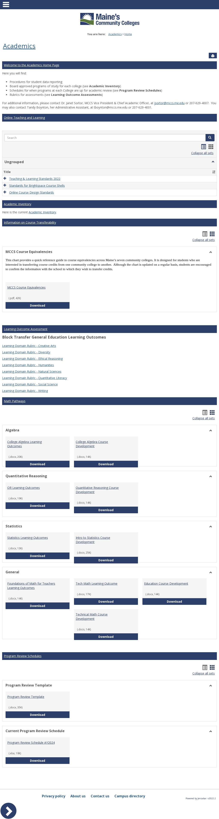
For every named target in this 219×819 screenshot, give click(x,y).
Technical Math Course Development (92, 616)
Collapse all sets (202, 153)
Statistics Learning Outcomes (27, 538)
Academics (115, 34)
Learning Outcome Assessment (25, 329)
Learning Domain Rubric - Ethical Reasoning (32, 359)
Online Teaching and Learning (24, 118)
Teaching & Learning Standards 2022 (34, 179)
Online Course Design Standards (31, 192)
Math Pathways (14, 401)
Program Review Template (25, 697)
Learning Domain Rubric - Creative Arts (29, 346)
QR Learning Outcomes (23, 488)
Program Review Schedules (22, 656)
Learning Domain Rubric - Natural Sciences (31, 371)
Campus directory (129, 796)
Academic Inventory (17, 204)
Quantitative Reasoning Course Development (97, 490)
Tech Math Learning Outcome (96, 583)
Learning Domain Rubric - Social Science (30, 384)
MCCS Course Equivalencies (26, 287)
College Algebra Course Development (92, 444)
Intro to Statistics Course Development (93, 540)
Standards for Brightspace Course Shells (37, 186)
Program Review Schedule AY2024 (31, 743)
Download (50, 305)
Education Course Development (166, 583)
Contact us (100, 796)
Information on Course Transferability (30, 222)
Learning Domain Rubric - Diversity (26, 352)
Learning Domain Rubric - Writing (25, 391)
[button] (210, 137)
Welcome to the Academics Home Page (31, 65)
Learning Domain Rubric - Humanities (28, 365)
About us (78, 796)
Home (128, 34)
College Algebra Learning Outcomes (24, 444)
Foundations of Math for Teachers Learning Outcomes (31, 585)
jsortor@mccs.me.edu (169, 103)
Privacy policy (53, 796)
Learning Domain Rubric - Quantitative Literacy (34, 378)
